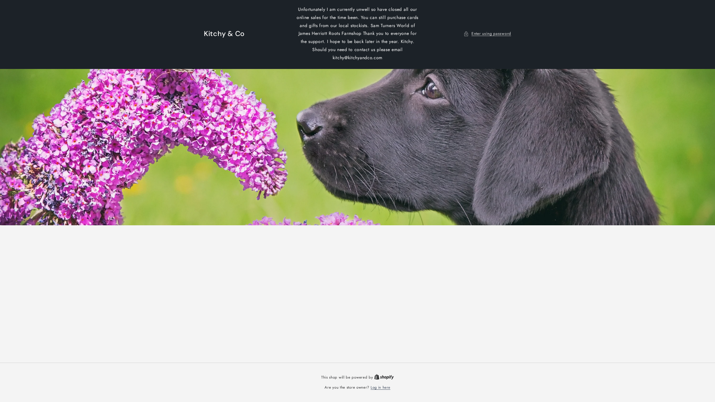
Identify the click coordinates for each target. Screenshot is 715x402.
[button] (487, 33)
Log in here (380, 387)
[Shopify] (384, 377)
